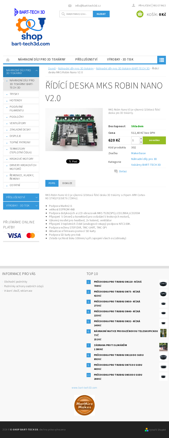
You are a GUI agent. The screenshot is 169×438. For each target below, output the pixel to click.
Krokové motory (21, 159)
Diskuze (67, 183)
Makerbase (138, 153)
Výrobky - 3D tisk (120, 59)
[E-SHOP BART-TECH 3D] (30, 33)
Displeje (15, 136)
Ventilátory (18, 123)
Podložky (17, 117)
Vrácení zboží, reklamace (18, 291)
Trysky (14, 94)
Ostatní (15, 185)
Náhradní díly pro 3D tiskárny (41, 59)
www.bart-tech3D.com (84, 388)
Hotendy (16, 100)
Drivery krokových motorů (23, 167)
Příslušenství (86, 59)
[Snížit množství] (141, 142)
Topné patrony (20, 142)
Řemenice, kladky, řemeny (22, 177)
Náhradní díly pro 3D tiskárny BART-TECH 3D (22, 84)
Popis (52, 183)
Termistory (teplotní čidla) (21, 151)
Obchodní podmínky (15, 282)
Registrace (159, 5)
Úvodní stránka (8, 59)
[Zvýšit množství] (141, 138)
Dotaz (123, 171)
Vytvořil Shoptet (157, 430)
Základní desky (20, 130)
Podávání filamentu (17, 109)
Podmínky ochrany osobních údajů (23, 286)
